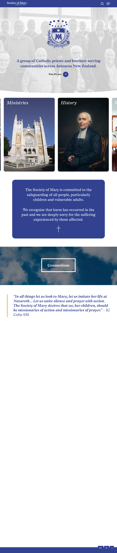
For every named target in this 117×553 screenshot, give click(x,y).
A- (107, 548)
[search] (102, 3)
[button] (108, 3)
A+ (100, 548)
